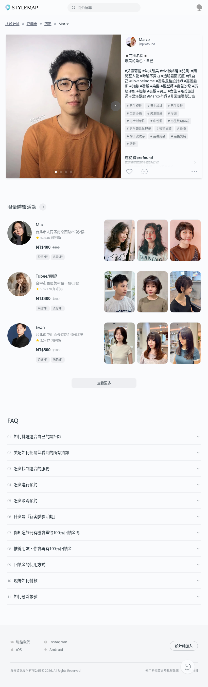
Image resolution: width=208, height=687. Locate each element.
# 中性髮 (156, 121)
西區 (47, 23)
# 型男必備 (134, 113)
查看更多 (104, 382)
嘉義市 (32, 23)
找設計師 (12, 23)
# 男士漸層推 (136, 121)
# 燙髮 (131, 144)
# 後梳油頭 (164, 128)
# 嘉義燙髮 (178, 136)
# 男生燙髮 (154, 113)
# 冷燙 (172, 113)
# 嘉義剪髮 (157, 136)
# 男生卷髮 (175, 106)
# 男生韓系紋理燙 (139, 128)
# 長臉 (181, 128)
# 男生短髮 (134, 106)
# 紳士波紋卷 (136, 136)
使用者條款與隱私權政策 (162, 671)
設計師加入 (183, 645)
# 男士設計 (154, 106)
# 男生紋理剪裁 (178, 121)
